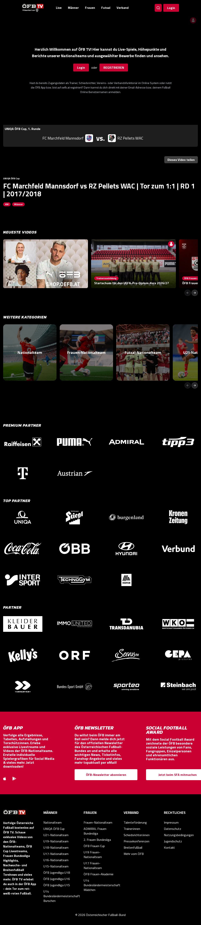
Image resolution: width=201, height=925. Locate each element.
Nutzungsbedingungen (179, 835)
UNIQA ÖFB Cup (54, 828)
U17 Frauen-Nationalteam (93, 865)
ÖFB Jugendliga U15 (56, 885)
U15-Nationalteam (56, 866)
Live (59, 7)
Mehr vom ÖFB (134, 853)
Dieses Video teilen (181, 159)
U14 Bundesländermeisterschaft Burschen (60, 896)
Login (171, 7)
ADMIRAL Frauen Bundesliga (95, 831)
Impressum (171, 822)
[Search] (158, 8)
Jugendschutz (173, 841)
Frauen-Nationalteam (98, 822)
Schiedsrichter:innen (137, 835)
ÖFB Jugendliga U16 (56, 878)
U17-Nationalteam (56, 853)
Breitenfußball (133, 847)
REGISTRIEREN (113, 67)
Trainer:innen (132, 828)
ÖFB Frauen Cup (94, 846)
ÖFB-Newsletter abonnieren (106, 774)
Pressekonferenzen (136, 841)
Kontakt (169, 847)
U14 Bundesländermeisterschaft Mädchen (101, 885)
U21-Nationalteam (56, 835)
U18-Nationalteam (56, 847)
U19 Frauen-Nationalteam (93, 854)
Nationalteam (52, 822)
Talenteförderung (135, 822)
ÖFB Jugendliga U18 (56, 872)
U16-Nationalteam (56, 860)
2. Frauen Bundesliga (97, 839)
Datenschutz (172, 828)
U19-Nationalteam (56, 841)
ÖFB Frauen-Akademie (98, 874)
